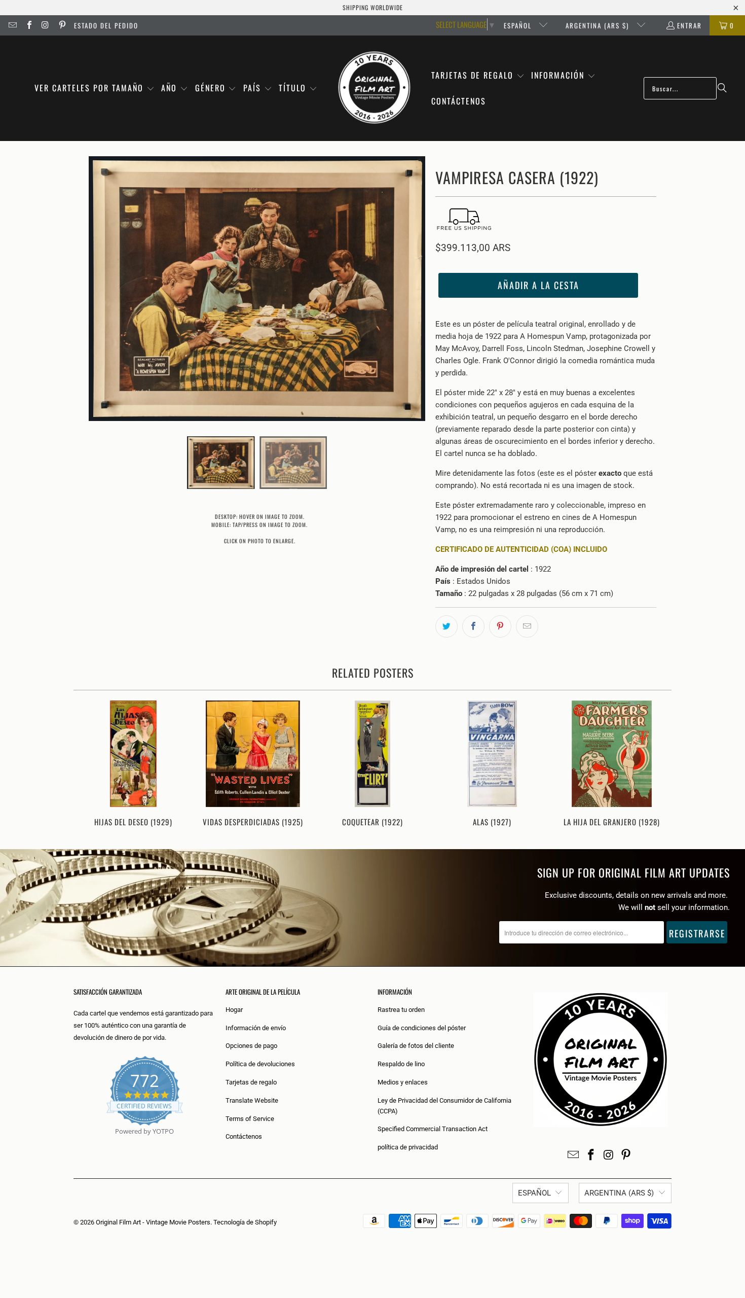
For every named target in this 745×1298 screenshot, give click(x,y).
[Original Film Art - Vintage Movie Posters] (374, 88)
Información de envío (256, 1028)
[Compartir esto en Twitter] (446, 626)
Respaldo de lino (401, 1064)
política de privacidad (408, 1147)
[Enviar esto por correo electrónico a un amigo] (527, 626)
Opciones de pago (251, 1045)
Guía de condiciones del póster (422, 1028)
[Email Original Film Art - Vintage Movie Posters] (12, 25)
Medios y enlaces (403, 1082)
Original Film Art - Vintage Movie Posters (153, 1222)
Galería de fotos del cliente (416, 1045)
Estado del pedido (106, 25)
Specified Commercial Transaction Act (433, 1129)
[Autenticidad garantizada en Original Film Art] (74, 1143)
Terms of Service (250, 1118)
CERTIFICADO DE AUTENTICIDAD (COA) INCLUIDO (521, 549)
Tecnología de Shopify (245, 1222)
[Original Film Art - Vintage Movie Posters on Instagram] (45, 25)
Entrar (689, 25)
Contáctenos (244, 1136)
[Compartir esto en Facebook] (473, 626)
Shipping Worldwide (373, 7)
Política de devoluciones (260, 1064)
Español (519, 25)
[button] (94, 88)
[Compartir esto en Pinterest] (500, 626)
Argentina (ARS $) (598, 25)
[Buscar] (722, 88)
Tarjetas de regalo (251, 1082)
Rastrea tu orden (401, 1009)
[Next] (657, 764)
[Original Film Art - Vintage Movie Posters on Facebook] (28, 25)
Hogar (234, 1009)
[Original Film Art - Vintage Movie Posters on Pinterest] (61, 25)
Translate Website (252, 1100)
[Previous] (88, 764)
